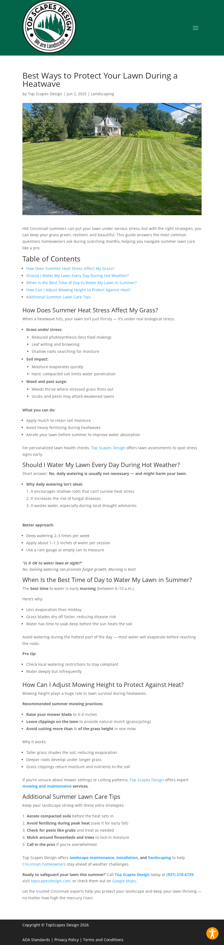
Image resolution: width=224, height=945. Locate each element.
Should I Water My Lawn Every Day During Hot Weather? (77, 275)
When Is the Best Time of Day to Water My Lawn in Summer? (81, 282)
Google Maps (124, 880)
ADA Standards (36, 939)
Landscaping (102, 93)
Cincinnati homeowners (44, 864)
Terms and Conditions (103, 939)
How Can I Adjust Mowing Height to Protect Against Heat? (78, 289)
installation (127, 857)
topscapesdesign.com (50, 880)
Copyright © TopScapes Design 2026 (55, 924)
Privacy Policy (66, 939)
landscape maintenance (92, 857)
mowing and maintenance (47, 786)
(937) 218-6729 (179, 874)
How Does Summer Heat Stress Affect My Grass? (70, 268)
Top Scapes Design (45, 93)
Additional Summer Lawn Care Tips (58, 296)
